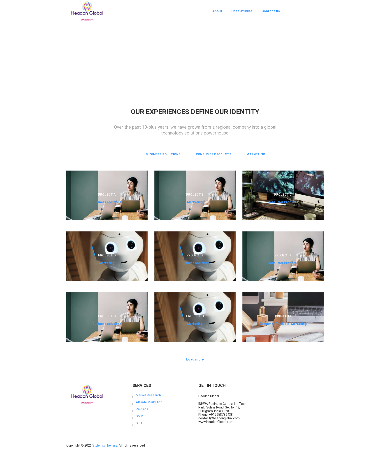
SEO (139, 423)
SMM (139, 416)
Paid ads (142, 409)
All (128, 154)
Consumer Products (214, 154)
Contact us (271, 11)
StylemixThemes (104, 445)
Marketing (255, 154)
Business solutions (163, 154)
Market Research (148, 395)
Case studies (242, 11)
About (217, 11)
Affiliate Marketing (149, 402)
